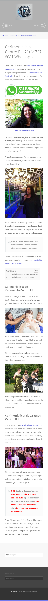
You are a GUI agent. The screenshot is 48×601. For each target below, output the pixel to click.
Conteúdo (11, 270)
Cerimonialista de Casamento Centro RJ (23, 274)
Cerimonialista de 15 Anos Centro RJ (21, 277)
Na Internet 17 (14, 591)
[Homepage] (24, 12)
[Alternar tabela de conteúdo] (35, 271)
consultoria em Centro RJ (31, 425)
